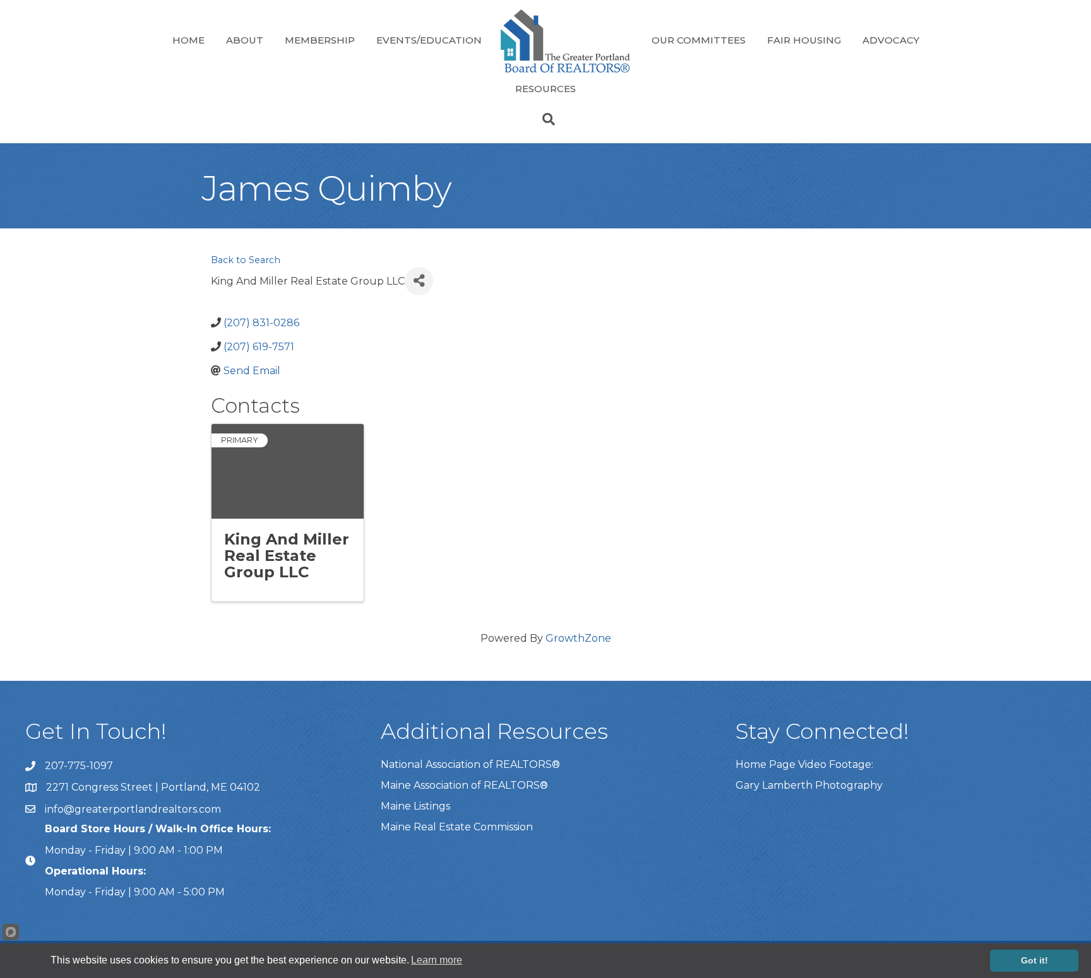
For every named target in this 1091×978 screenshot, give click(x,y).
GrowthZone (578, 638)
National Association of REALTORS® (470, 764)
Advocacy (890, 40)
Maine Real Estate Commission (457, 827)
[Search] (545, 119)
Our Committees (699, 40)
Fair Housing (804, 40)
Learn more (436, 960)
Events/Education (429, 40)
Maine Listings (415, 806)
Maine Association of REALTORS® (464, 785)
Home (188, 40)
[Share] (419, 281)
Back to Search (245, 260)
